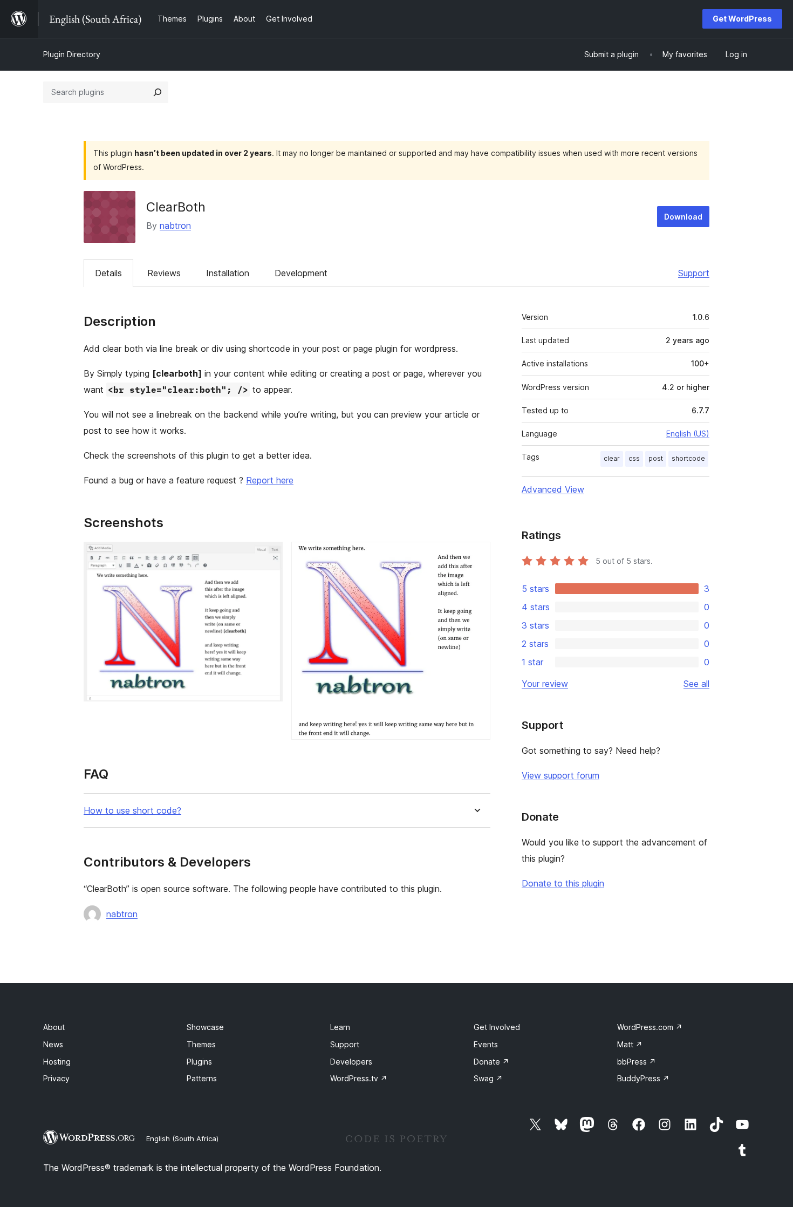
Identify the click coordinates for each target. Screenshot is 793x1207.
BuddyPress (643, 1078)
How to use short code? (132, 811)
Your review (545, 683)
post (655, 458)
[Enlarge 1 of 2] (268, 556)
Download (683, 216)
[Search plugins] (157, 92)
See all (696, 683)
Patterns (202, 1078)
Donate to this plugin (563, 883)
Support (693, 273)
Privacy (56, 1078)
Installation (227, 273)
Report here (269, 480)
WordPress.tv (358, 1078)
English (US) (687, 433)
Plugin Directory (71, 54)
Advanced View (553, 489)
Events (486, 1044)
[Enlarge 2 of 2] (475, 556)
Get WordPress (742, 18)
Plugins (199, 1061)
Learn (340, 1027)
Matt (629, 1044)
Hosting (57, 1061)
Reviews (164, 273)
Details (108, 273)
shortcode (688, 458)
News (53, 1044)
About (54, 1027)
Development (301, 273)
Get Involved (497, 1027)
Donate (491, 1061)
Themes (201, 1044)
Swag (488, 1078)
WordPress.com (649, 1027)
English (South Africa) (182, 1138)
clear (612, 458)
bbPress (636, 1061)
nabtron (175, 225)
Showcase (205, 1027)
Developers (351, 1061)
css (634, 458)
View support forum (560, 775)
